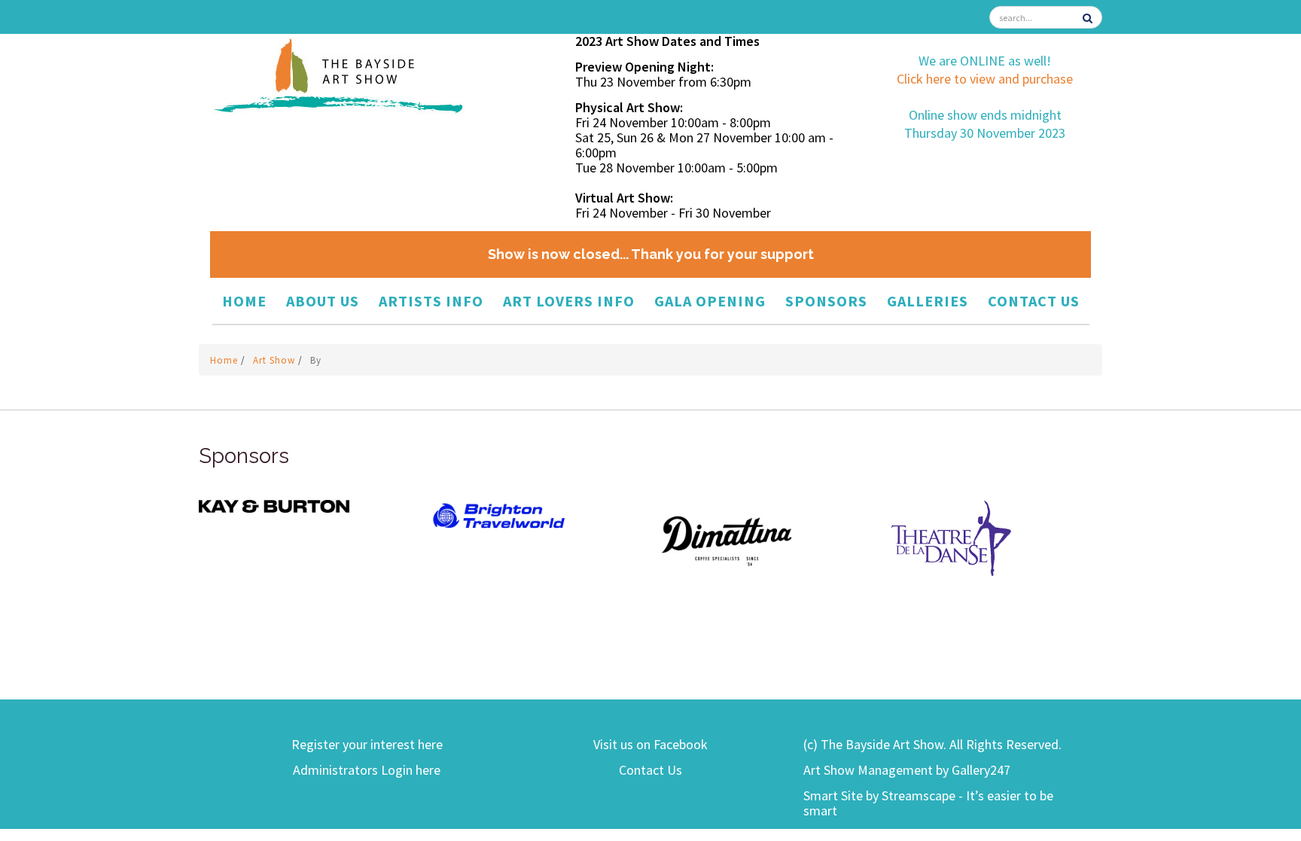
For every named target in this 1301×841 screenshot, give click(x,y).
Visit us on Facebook (650, 744)
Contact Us (1034, 300)
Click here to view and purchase (985, 78)
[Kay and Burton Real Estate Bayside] (274, 505)
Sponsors (826, 300)
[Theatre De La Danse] (951, 537)
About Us (322, 300)
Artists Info (431, 300)
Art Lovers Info (569, 300)
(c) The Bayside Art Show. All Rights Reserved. (932, 744)
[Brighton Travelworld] (500, 516)
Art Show (275, 360)
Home (244, 300)
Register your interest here (367, 744)
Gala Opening (710, 300)
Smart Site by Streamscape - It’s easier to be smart (928, 803)
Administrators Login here (366, 770)
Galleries (927, 300)
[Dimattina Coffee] (725, 540)
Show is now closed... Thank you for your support (651, 254)
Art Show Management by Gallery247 (906, 770)
